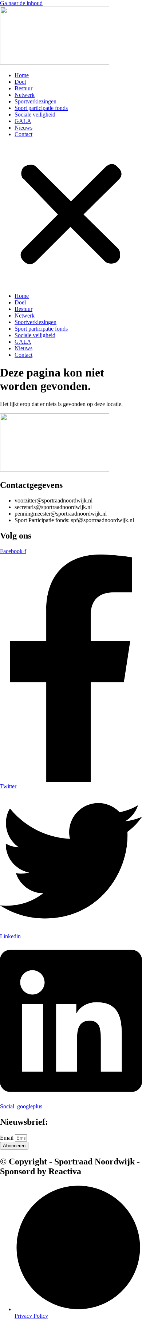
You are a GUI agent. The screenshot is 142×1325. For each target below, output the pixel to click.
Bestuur (23, 88)
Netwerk (25, 95)
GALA (23, 121)
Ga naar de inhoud (21, 3)
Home (22, 75)
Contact (23, 134)
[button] (71, 215)
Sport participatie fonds (41, 108)
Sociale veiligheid (35, 114)
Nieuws (23, 128)
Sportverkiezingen (35, 101)
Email (7, 1138)
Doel (20, 82)
